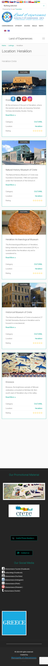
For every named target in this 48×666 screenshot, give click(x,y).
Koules (9, 100)
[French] (9, 2)
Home (4, 45)
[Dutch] (18, 2)
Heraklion (38, 126)
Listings (11, 45)
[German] (6, 2)
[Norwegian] (29, 2)
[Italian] (24, 2)
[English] (3, 2)
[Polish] (32, 2)
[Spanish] (21, 2)
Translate (18, 9)
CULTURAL (24, 72)
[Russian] (12, 2)
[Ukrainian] (38, 2)
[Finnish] (15, 2)
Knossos (10, 382)
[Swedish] (35, 2)
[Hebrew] (26, 2)
